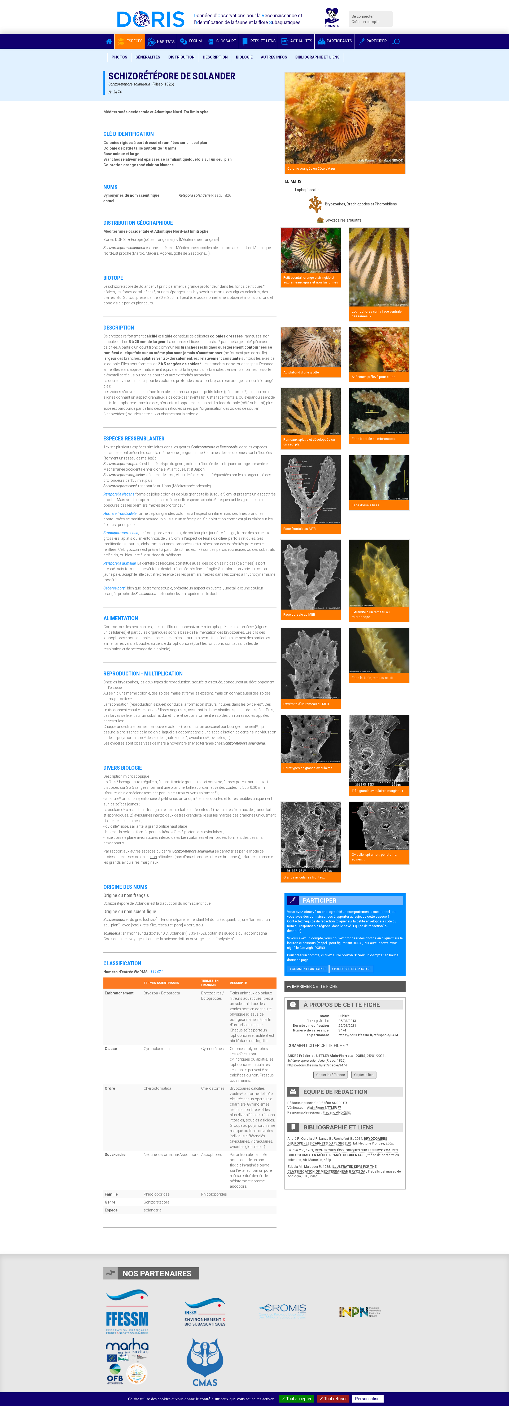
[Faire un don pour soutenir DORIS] (332, 19)
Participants (339, 41)
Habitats (165, 42)
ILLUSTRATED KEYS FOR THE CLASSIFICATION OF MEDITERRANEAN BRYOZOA (331, 1169)
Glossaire (226, 41)
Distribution (181, 57)
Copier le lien (364, 1075)
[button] (396, 41)
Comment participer (308, 969)
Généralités (147, 57)
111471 (156, 972)
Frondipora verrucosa (120, 533)
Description (215, 57)
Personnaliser (368, 1398)
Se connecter (363, 16)
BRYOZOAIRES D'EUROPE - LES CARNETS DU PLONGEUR (337, 1141)
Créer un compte (366, 22)
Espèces (134, 41)
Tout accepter (298, 1398)
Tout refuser (335, 1398)
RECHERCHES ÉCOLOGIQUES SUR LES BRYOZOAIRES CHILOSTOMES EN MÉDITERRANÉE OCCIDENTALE (342, 1152)
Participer (376, 41)
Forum (195, 41)
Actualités (300, 41)
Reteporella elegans (118, 494)
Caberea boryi (114, 588)
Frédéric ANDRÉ (331, 1103)
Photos (119, 57)
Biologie (244, 57)
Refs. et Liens (263, 41)
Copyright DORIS (312, 948)
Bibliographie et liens (317, 57)
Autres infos (274, 57)
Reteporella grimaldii (119, 563)
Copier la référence (330, 1075)
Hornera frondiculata (120, 513)
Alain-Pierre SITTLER (322, 1108)
